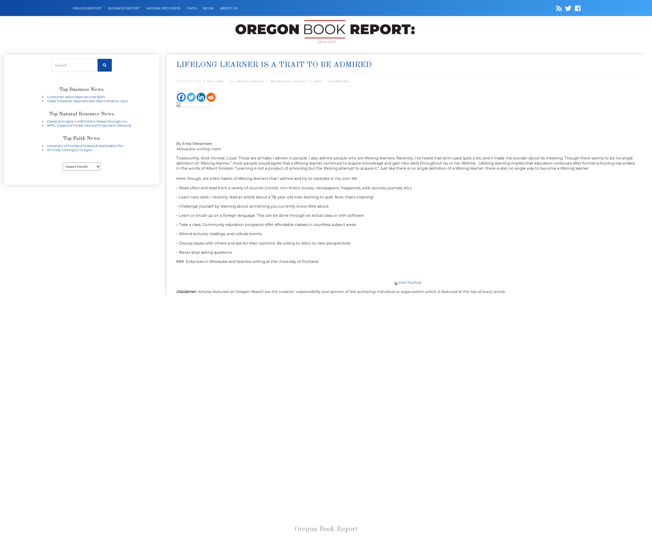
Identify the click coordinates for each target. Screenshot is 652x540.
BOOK (208, 8)
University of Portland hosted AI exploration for (85, 146)
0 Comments (338, 81)
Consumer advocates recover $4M (76, 97)
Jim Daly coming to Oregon (69, 150)
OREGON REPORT (87, 8)
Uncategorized (250, 81)
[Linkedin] (201, 97)
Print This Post (410, 282)
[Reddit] (211, 97)
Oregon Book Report (326, 529)
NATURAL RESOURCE (163, 8)
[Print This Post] (396, 282)
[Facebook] (181, 97)
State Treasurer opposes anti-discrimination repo (87, 101)
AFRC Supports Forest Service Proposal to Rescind (89, 125)
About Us (228, 8)
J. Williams (213, 81)
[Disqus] (407, 364)
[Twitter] (191, 97)
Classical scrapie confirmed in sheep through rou (87, 121)
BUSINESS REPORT (124, 8)
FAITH (192, 8)
